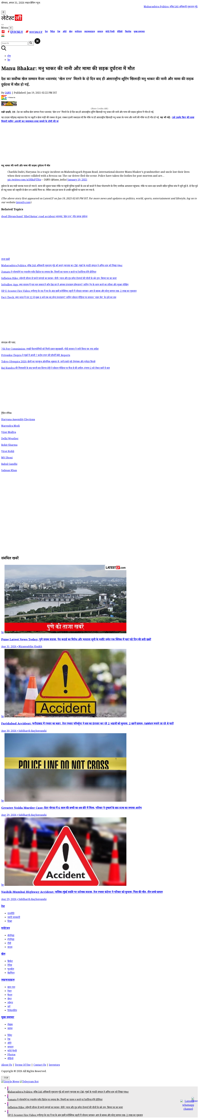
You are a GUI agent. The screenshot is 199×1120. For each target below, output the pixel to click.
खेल (70, 32)
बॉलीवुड (10, 936)
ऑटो (65, 32)
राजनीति (10, 914)
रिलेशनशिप (12, 1011)
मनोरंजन (78, 32)
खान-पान (11, 987)
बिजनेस (128, 32)
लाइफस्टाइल (89, 32)
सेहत (9, 999)
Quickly (16, 32)
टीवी (9, 944)
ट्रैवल (9, 991)
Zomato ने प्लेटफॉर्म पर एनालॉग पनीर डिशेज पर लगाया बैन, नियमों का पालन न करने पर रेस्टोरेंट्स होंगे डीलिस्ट (54, 1100)
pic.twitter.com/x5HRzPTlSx (24, 180)
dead (4, 217)
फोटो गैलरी (110, 32)
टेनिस (9, 965)
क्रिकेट (10, 962)
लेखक (10, 1025)
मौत (74, 217)
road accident (47, 217)
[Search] (2, 24)
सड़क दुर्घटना (81, 217)
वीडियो (120, 32)
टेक (58, 32)
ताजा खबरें (5, 260)
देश (46, 32)
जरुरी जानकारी (13, 918)
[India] (3, 36)
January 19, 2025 (77, 180)
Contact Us (39, 1065)
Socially (35, 32)
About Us (6, 1065)
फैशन (9, 995)
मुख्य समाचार (139, 32)
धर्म (8, 1007)
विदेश (52, 32)
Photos (11, 1055)
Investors (54, 1065)
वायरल (100, 32)
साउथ (9, 947)
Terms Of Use (23, 1065)
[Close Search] (37, 41)
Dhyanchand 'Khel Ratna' (23, 217)
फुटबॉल (10, 969)
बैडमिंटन (10, 973)
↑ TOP (5, 1078)
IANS (8, 93)
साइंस (9, 1029)
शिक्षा (9, 922)
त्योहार (10, 1003)
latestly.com (23, 203)
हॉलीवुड (10, 940)
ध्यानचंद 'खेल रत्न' (64, 217)
